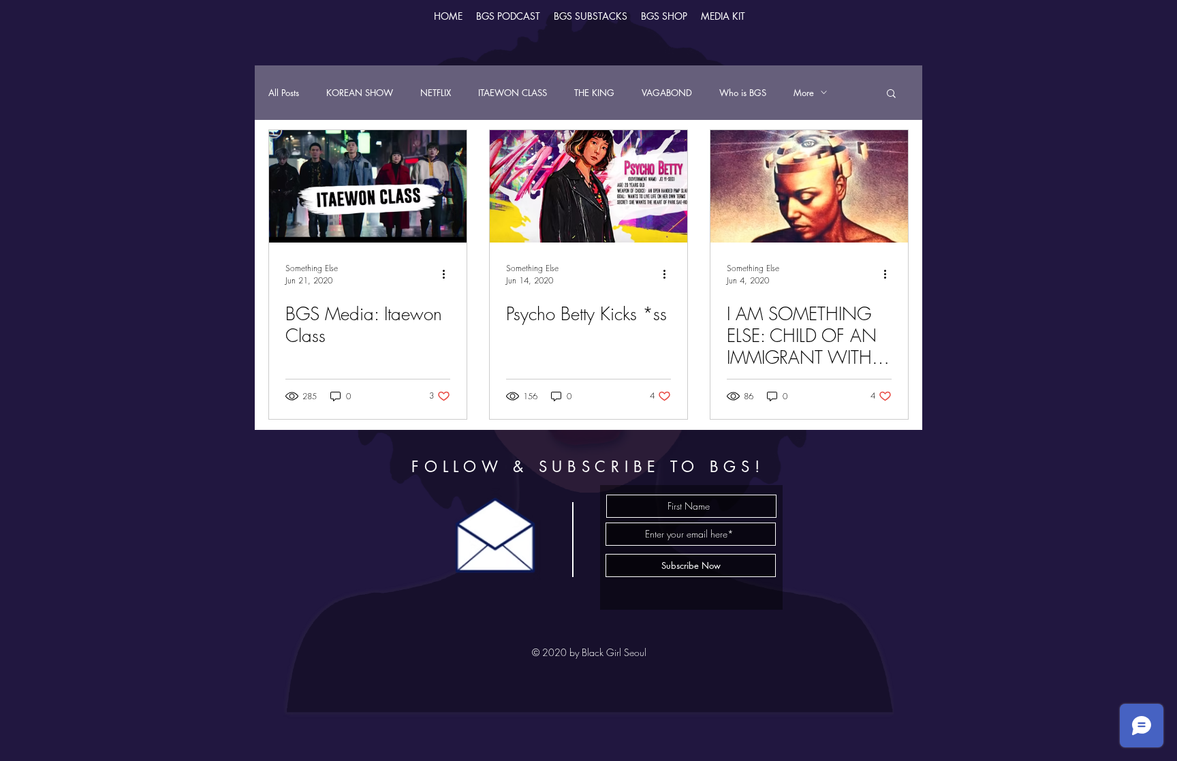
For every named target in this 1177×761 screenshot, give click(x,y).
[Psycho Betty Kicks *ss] (588, 186)
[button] (891, 94)
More (804, 93)
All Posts (283, 93)
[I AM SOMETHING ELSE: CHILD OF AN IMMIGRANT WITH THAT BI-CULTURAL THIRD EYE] (809, 186)
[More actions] (448, 274)
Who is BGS (742, 93)
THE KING (594, 93)
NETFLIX (435, 93)
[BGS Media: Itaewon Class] (368, 186)
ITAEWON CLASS (512, 93)
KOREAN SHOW (359, 93)
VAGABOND (667, 93)
